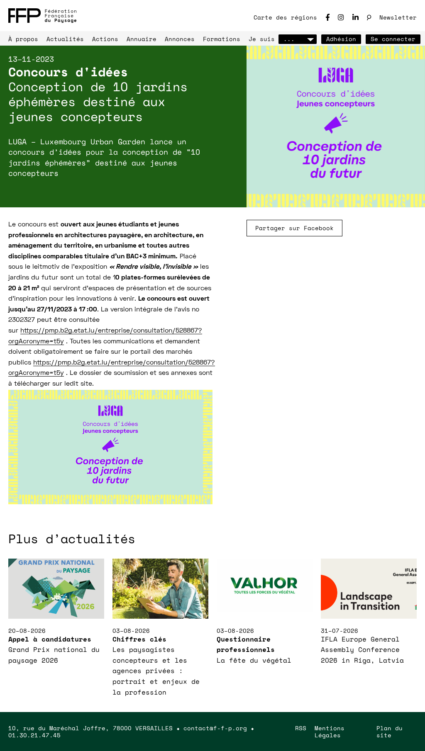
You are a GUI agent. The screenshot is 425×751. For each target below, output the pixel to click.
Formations (221, 38)
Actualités (65, 38)
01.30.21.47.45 (34, 735)
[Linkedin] (355, 17)
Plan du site (389, 731)
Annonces (180, 38)
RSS (300, 728)
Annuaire (141, 38)
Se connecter (393, 38)
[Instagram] (341, 17)
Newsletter (398, 17)
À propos (23, 38)
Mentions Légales (329, 731)
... (289, 38)
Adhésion (341, 38)
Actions (105, 38)
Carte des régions (285, 17)
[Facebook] (327, 17)
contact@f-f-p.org (215, 728)
